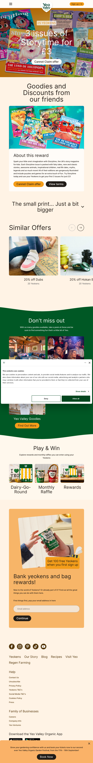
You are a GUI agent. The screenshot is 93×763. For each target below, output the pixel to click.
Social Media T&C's (17, 694)
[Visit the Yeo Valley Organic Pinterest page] (28, 646)
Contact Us (14, 677)
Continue (22, 618)
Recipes (56, 656)
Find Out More (27, 425)
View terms (56, 184)
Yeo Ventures (15, 725)
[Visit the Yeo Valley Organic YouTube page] (43, 646)
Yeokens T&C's (15, 690)
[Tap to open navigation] (10, 4)
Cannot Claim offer (46, 61)
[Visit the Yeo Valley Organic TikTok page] (35, 646)
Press (11, 702)
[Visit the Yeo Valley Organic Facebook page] (12, 646)
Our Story (31, 656)
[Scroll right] (80, 227)
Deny (46, 398)
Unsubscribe (14, 681)
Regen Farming (19, 662)
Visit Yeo (71, 656)
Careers (12, 717)
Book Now (46, 756)
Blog (44, 656)
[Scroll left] (72, 227)
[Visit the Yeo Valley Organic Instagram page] (20, 646)
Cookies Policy (15, 698)
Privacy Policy (15, 686)
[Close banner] (89, 363)
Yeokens (15, 656)
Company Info (15, 721)
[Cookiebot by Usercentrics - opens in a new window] (76, 362)
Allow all (75, 398)
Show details (81, 391)
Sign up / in (76, 4)
